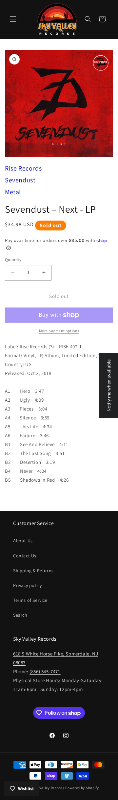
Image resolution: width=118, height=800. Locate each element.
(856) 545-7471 (45, 671)
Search (20, 615)
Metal (13, 192)
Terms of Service (30, 600)
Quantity (13, 259)
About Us (23, 541)
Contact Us (24, 556)
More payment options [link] (59, 330)
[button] (13, 19)
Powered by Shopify (82, 788)
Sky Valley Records (48, 788)
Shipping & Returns (33, 570)
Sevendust (20, 180)
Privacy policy (27, 585)
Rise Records (23, 168)
